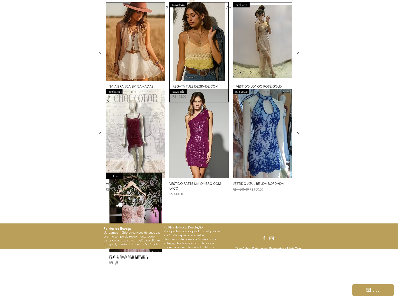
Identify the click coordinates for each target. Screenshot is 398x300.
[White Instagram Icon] (271, 238)
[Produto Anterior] (99, 133)
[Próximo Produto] (298, 133)
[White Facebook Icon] (264, 238)
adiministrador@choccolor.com (273, 271)
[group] (199, 143)
